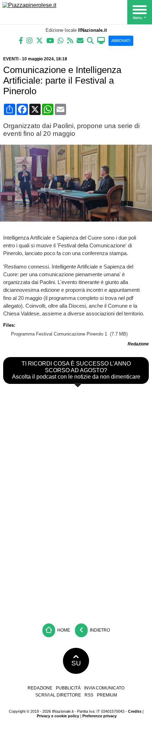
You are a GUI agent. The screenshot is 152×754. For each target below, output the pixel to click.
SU (76, 663)
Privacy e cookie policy (58, 716)
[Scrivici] (80, 40)
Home (63, 630)
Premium (107, 695)
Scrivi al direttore (58, 695)
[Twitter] (39, 40)
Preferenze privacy (99, 716)
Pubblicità (68, 688)
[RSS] (70, 40)
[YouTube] (50, 40)
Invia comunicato (104, 688)
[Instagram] (30, 40)
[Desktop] (101, 40)
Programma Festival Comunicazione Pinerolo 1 (60, 334)
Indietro (99, 630)
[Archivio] (90, 40)
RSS (88, 695)
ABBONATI (120, 40)
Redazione (40, 688)
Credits (134, 711)
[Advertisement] (76, 567)
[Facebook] (21, 40)
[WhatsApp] (61, 40)
